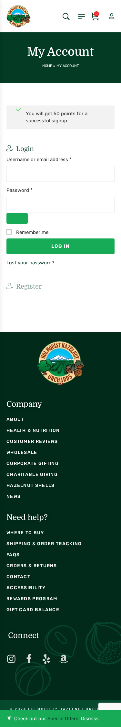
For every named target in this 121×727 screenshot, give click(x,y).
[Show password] (17, 218)
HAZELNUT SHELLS (30, 485)
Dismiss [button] (90, 718)
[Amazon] (63, 659)
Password (29, 190)
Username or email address (49, 159)
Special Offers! (63, 718)
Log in (60, 246)
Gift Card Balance (32, 609)
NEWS (13, 496)
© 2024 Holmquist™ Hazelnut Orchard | (61, 709)
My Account (106, 16)
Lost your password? (30, 263)
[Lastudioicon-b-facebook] (28, 659)
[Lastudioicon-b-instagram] (11, 659)
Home (47, 66)
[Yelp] (46, 659)
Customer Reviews (32, 441)
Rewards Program (31, 598)
